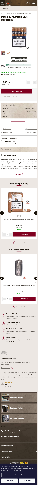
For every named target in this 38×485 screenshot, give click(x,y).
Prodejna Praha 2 (16, 408)
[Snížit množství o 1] (28, 82)
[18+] (19, 201)
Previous (2, 213)
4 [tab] (21, 242)
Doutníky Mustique (30, 108)
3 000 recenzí (10, 341)
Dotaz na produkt (32, 129)
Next (36, 213)
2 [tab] (16, 242)
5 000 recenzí (5, 364)
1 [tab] (13, 242)
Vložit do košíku (17, 91)
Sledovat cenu (7, 129)
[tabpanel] (19, 213)
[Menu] (2, 3)
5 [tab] (24, 242)
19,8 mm (33, 116)
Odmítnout (9, 481)
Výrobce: (6, 132)
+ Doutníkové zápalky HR (18, 67)
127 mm (33, 114)
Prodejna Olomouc (17, 418)
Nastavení (18, 475)
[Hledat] (27, 3)
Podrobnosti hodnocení (24, 14)
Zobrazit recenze (5, 368)
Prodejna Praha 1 (16, 398)
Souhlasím (27, 481)
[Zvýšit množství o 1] (34, 82)
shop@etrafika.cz (11, 437)
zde (20, 470)
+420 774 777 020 (9, 141)
